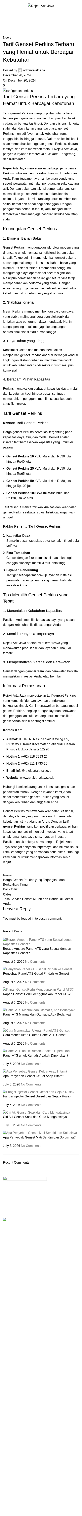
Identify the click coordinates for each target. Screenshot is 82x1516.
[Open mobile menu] (4, 6)
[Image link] (25, 1188)
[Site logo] (41, 5)
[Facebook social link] (7, 1214)
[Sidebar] (5, 1511)
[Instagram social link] (17, 1214)
